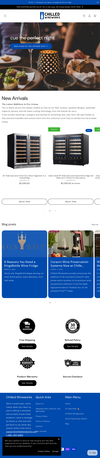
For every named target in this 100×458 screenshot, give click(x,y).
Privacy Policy (42, 416)
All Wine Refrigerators (74, 414)
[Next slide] (56, 86)
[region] (50, 2)
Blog (67, 424)
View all (95, 224)
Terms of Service (43, 421)
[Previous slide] (44, 86)
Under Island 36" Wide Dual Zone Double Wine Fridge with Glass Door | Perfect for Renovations (71, 177)
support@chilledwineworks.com (21, 431)
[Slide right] (55, 211)
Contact (39, 426)
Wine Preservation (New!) (76, 419)
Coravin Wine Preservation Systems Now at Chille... (69, 264)
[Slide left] (44, 211)
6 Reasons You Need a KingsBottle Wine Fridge (21, 264)
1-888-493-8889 (14, 435)
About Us (40, 404)
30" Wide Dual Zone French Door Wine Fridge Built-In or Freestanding (24, 177)
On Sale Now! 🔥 (72, 409)
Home (67, 404)
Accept (55, 451)
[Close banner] (98, 2)
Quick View (24, 201)
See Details (27, 346)
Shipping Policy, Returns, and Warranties (48, 410)
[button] (5, 15)
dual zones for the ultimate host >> (31, 46)
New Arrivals (41, 431)
